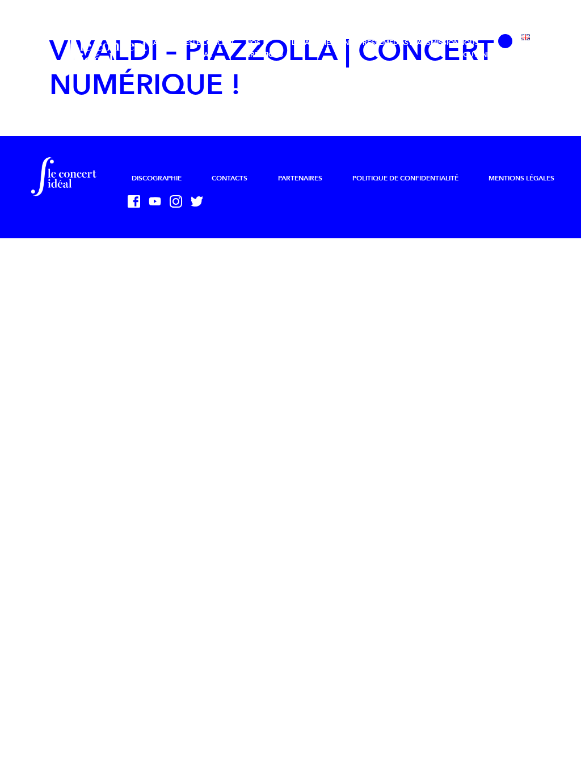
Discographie (157, 178)
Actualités (173, 42)
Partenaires (300, 178)
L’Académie (311, 42)
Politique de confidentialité (405, 178)
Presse (371, 42)
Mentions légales (521, 178)
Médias (396, 42)
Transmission (434, 42)
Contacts (229, 178)
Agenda (344, 42)
